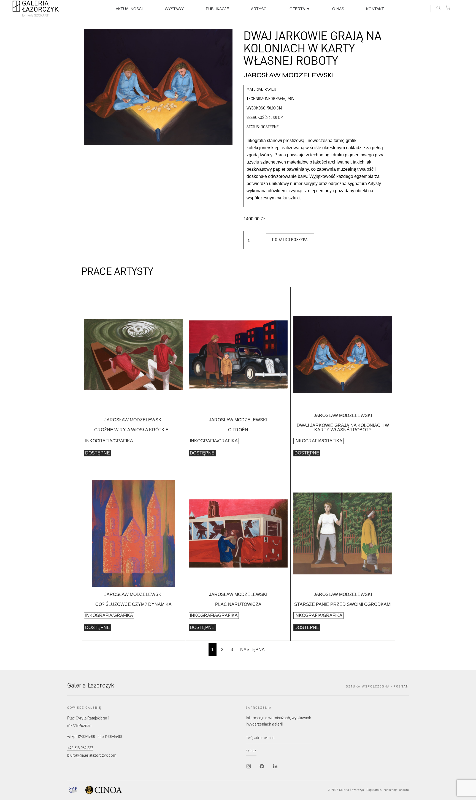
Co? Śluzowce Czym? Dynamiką (133, 604)
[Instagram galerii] (248, 766)
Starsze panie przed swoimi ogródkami (342, 604)
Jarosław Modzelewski (289, 75)
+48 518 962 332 (80, 747)
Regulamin (374, 790)
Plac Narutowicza (238, 604)
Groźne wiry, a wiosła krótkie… (133, 429)
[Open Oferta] (308, 9)
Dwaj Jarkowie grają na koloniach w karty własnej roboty (343, 427)
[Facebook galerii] (262, 766)
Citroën (238, 429)
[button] (438, 7)
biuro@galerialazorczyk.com (91, 755)
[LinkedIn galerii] (275, 766)
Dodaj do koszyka (290, 239)
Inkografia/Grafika (109, 440)
